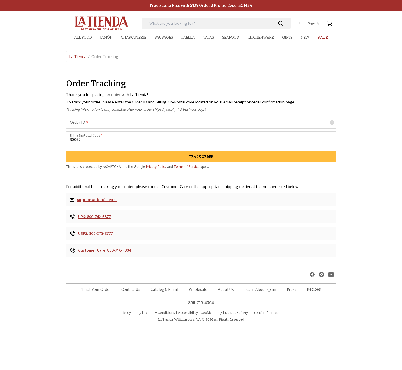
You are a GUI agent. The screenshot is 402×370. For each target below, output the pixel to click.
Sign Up (314, 23)
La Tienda (79, 56)
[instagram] (321, 274)
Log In (297, 23)
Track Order (201, 157)
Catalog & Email (164, 289)
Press (291, 289)
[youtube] (331, 274)
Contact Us (130, 289)
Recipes (314, 289)
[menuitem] (83, 37)
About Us (226, 289)
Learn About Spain (260, 289)
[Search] (280, 23)
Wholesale (198, 289)
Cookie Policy (211, 313)
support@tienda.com (97, 200)
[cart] (329, 23)
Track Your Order (96, 289)
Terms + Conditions (159, 313)
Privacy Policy (156, 166)
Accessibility (188, 313)
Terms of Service (186, 166)
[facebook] (312, 274)
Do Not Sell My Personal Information (254, 313)
